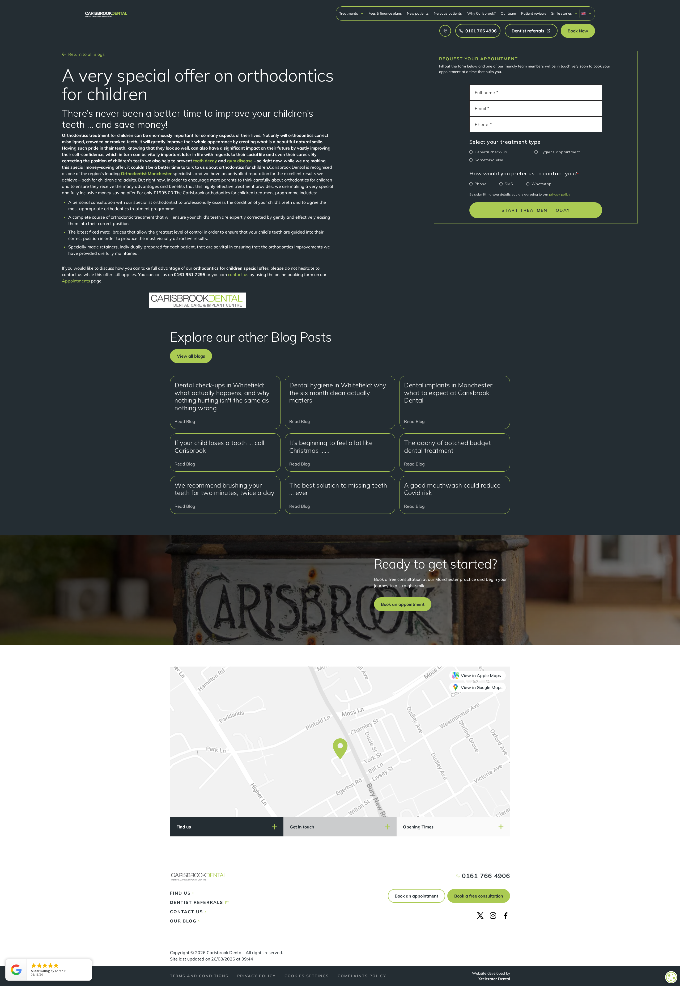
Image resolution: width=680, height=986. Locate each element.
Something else (489, 160)
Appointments (76, 280)
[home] (106, 11)
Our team (508, 13)
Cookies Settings (306, 976)
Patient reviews (533, 13)
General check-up (491, 152)
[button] (351, 13)
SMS (509, 184)
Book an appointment (416, 896)
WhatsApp (542, 184)
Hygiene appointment (560, 152)
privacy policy (559, 194)
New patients (418, 13)
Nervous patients (448, 13)
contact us (238, 274)
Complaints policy (362, 976)
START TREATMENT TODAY (536, 210)
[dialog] (671, 977)
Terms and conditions (199, 976)
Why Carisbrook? (481, 13)
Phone (481, 184)
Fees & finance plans (385, 13)
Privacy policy (256, 976)
